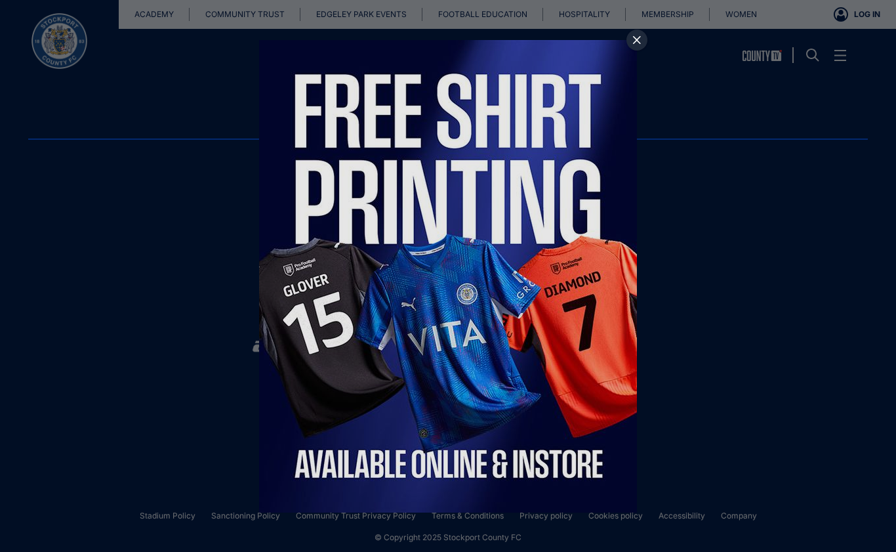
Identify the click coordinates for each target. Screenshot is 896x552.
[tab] (637, 40)
